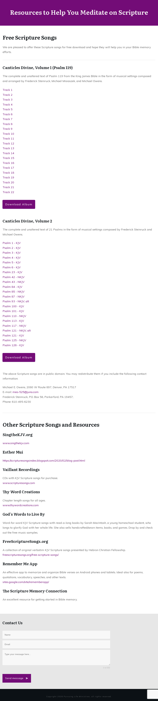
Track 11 (8, 138)
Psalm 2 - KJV (12, 248)
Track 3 (7, 99)
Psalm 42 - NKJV (14, 277)
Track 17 (8, 167)
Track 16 (8, 163)
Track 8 (7, 124)
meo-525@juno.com (25, 392)
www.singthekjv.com (16, 443)
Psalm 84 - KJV (12, 287)
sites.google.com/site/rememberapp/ (26, 582)
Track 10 (8, 133)
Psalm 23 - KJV (12, 272)
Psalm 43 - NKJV (14, 282)
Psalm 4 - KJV (12, 257)
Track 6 (7, 114)
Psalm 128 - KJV (13, 345)
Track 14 (8, 153)
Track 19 (8, 177)
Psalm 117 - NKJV (14, 325)
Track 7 (7, 119)
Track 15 (8, 158)
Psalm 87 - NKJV (14, 296)
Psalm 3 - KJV (12, 252)
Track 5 (7, 109)
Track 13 (8, 148)
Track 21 (8, 187)
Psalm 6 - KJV (12, 267)
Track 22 (8, 192)
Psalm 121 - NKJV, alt (17, 330)
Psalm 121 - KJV (13, 335)
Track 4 (7, 104)
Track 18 (8, 172)
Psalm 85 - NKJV (14, 291)
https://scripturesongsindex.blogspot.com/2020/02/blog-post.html (44, 460)
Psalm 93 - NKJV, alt (16, 301)
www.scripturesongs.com (19, 483)
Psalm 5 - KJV (12, 262)
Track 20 (8, 182)
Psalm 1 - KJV (12, 243)
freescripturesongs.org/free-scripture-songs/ (31, 555)
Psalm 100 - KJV (13, 306)
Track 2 (7, 95)
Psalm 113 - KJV (13, 321)
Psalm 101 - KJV (13, 311)
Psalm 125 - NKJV (14, 340)
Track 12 (8, 143)
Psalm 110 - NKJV (14, 316)
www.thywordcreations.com (21, 505)
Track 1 (7, 90)
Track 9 (7, 129)
